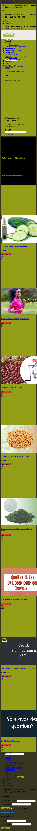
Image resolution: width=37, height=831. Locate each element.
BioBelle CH (13, 45)
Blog (7, 21)
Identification (5, 808)
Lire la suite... (6, 254)
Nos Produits (10, 52)
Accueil (8, 41)
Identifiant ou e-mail (8, 800)
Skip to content (6, 2)
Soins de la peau (15, 54)
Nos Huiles (13, 60)
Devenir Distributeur (13, 50)
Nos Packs (13, 58)
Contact (8, 65)
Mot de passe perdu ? (9, 812)
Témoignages (10, 48)
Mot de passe (6, 804)
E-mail (8, 130)
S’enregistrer (5, 828)
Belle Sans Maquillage (17, 46)
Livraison (8, 23)
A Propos (8, 43)
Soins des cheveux (16, 56)
